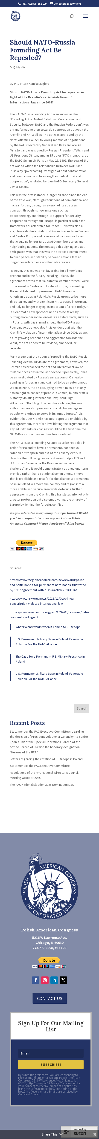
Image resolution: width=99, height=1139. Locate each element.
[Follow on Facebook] (35, 980)
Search (82, 708)
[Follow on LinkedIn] (54, 980)
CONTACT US (49, 998)
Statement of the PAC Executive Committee (40, 766)
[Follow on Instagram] (45, 980)
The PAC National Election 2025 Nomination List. (42, 784)
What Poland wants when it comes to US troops (48, 627)
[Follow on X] (63, 980)
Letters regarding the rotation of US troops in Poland (46, 759)
